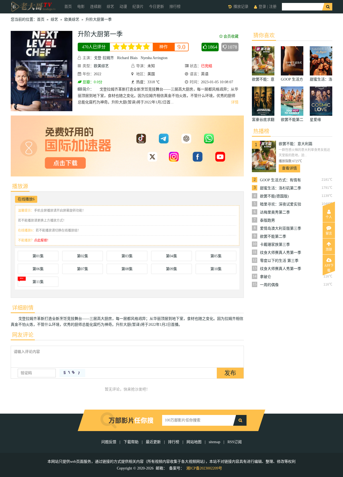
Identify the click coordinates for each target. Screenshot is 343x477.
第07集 (82, 269)
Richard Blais (127, 58)
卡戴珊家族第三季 (275, 245)
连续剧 (95, 7)
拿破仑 (265, 277)
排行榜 (175, 7)
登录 (262, 7)
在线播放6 (26, 199)
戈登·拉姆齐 (104, 58)
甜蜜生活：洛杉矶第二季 (280, 188)
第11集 (38, 282)
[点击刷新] (72, 373)
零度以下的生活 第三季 (279, 261)
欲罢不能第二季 (273, 236)
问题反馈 (109, 442)
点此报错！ (42, 240)
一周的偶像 (269, 285)
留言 (329, 233)
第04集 (171, 256)
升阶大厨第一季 (98, 19)
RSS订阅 (235, 442)
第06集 (38, 269)
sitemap (214, 442)
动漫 (123, 7)
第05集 (216, 256)
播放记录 (240, 7)
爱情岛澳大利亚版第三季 (280, 228)
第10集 (216, 269)
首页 (68, 7)
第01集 (38, 256)
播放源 (20, 186)
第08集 (127, 269)
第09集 (171, 269)
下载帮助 (131, 442)
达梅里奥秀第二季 (275, 212)
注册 (273, 7)
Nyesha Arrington (154, 58)
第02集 (82, 256)
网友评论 (22, 335)
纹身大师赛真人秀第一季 (280, 253)
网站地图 (194, 442)
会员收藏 (230, 36)
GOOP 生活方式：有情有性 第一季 (280, 180)
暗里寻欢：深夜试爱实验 (280, 204)
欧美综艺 (71, 19)
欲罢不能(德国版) (274, 196)
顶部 (329, 249)
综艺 (110, 7)
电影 (81, 7)
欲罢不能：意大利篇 (295, 144)
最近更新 (153, 442)
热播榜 (261, 131)
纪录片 (138, 7)
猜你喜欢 (264, 35)
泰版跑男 (267, 220)
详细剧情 (22, 308)
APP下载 (329, 267)
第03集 (127, 256)
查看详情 (289, 168)
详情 (234, 102)
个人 (329, 217)
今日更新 (156, 7)
